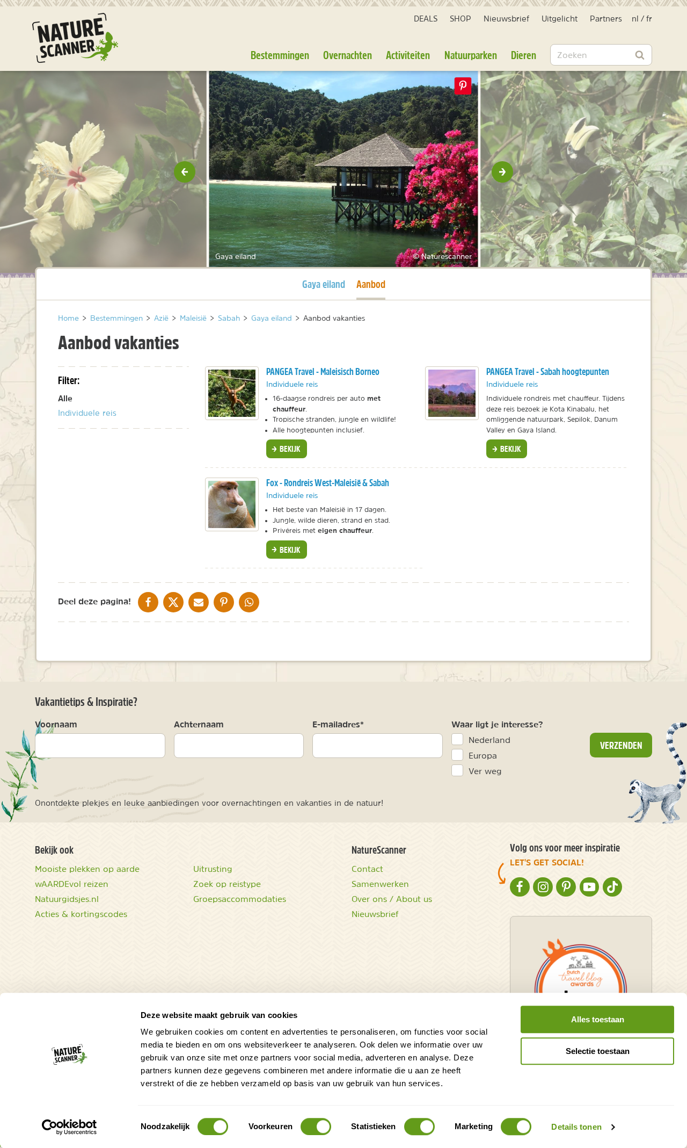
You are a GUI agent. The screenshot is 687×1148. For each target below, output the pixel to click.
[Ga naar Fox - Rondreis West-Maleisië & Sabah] (232, 504)
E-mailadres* (338, 724)
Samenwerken (380, 883)
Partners (606, 19)
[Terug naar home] (75, 38)
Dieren (523, 55)
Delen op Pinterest (463, 86)
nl (635, 19)
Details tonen (576, 1126)
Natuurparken (470, 55)
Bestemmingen (280, 55)
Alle (65, 398)
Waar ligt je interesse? (497, 724)
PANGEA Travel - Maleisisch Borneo (322, 371)
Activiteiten (408, 55)
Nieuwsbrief (506, 19)
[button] (184, 172)
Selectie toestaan (598, 1051)
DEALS (425, 19)
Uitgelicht (560, 19)
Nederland (489, 739)
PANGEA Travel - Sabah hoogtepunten (547, 371)
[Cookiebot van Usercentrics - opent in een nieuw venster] (69, 1127)
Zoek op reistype (227, 883)
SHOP (460, 19)
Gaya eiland (323, 284)
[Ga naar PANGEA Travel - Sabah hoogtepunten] (452, 393)
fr (649, 19)
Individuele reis (87, 413)
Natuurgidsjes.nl (67, 898)
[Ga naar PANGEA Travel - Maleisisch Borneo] (232, 393)
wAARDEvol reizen (71, 883)
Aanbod (370, 284)
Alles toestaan (597, 1019)
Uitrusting (212, 868)
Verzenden (621, 745)
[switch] (316, 1126)
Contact (367, 868)
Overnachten (347, 55)
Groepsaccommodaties (239, 898)
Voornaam (56, 724)
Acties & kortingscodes (81, 913)
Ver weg (485, 771)
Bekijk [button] (289, 448)
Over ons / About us (392, 898)
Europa (483, 755)
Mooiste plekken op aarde (87, 868)
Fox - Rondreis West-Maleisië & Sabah (327, 482)
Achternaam (199, 724)
